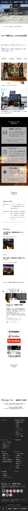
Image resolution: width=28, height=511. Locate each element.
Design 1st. (11, 132)
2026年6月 (19, 58)
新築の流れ (5, 453)
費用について (6, 455)
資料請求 (24, 508)
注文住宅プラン (19, 434)
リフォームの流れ (7, 441)
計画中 (17, 424)
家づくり (4, 451)
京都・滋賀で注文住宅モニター (10, 236)
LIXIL (12, 499)
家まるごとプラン (7, 443)
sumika (12, 500)
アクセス (5, 473)
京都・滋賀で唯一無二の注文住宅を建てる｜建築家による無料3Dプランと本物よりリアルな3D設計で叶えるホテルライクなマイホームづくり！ (17, 215)
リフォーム (4, 439)
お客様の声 (18, 439)
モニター (4, 420)
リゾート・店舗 (19, 436)
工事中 (17, 426)
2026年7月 (11, 58)
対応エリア (18, 457)
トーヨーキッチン (5, 499)
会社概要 (4, 471)
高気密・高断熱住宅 (7, 459)
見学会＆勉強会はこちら (14, 179)
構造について (6, 457)
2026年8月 (4, 58)
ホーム (3, 26)
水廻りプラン (6, 447)
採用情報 (5, 475)
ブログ (17, 471)
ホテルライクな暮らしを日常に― (10, 262)
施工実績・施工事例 (20, 420)
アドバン (23, 499)
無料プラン (17, 508)
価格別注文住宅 (19, 422)
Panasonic (17, 499)
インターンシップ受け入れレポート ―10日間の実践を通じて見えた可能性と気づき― (17, 206)
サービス (18, 451)
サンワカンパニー (5, 500)
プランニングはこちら (14, 160)
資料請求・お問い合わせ (14, 140)
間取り (17, 432)
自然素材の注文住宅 (7, 461)
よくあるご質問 (19, 453)
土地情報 (18, 455)
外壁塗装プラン (6, 445)
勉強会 (10, 508)
